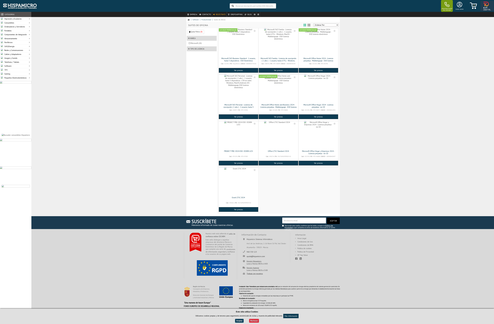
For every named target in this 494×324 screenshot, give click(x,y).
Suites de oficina (219, 20)
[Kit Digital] (486, 6)
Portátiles (8, 31)
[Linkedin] (258, 14)
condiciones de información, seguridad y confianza (220, 250)
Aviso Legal (301, 238)
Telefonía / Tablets (11, 62)
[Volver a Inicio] (189, 20)
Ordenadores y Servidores (14, 27)
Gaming (7, 74)
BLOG (249, 14)
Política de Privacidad (305, 252)
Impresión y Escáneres (13, 19)
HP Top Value (302, 255)
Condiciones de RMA (305, 245)
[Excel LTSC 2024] (238, 181)
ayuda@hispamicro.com (256, 256)
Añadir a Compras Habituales (255, 30)
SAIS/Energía (9, 46)
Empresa (193, 14)
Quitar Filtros (196, 32)
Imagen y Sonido (10, 58)
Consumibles (9, 23)
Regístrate (220, 14)
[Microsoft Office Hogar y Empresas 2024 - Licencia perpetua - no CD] (318, 135)
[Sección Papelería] (15, 152)
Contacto (206, 14)
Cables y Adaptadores (12, 54)
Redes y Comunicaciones (13, 50)
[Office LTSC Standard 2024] (278, 135)
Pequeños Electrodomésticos (15, 78)
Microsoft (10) (196, 43)
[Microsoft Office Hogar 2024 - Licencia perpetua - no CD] (318, 89)
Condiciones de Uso (305, 242)
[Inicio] (20, 6)
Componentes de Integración (15, 34)
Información (300, 235)
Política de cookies (304, 248)
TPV (6, 70)
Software (7, 66)
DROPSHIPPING (236, 14)
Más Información (291, 316)
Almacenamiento (10, 38)
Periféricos (8, 42)
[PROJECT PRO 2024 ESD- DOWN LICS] (238, 135)
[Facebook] (254, 14)
